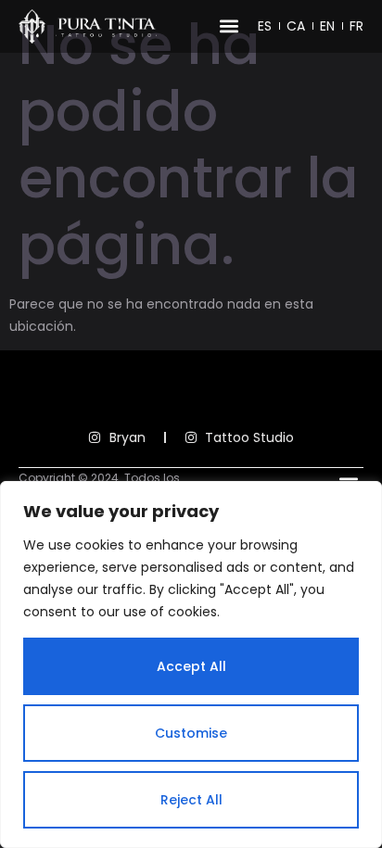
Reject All (191, 800)
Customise (191, 733)
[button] (228, 26)
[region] (191, 664)
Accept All (191, 666)
